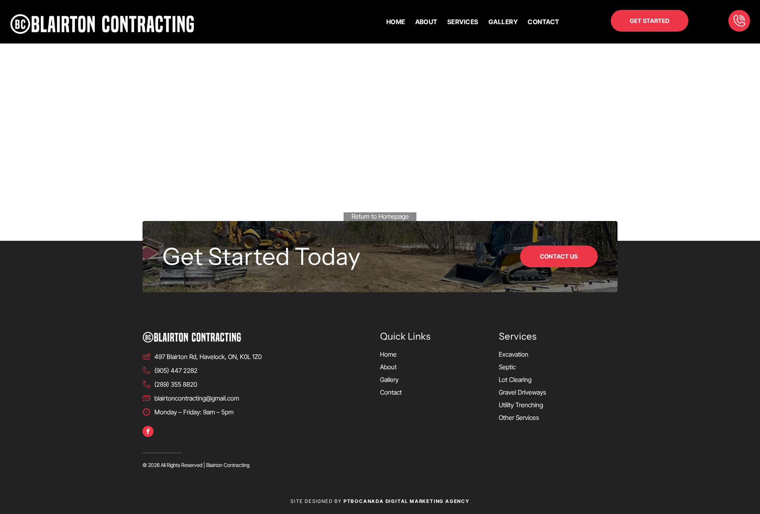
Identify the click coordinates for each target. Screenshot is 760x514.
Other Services (519, 417)
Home (388, 354)
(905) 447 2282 (176, 370)
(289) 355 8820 (175, 384)
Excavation (513, 354)
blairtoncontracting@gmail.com (196, 398)
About (388, 367)
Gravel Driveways (522, 392)
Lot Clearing (515, 380)
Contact (391, 392)
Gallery (389, 380)
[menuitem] (390, 22)
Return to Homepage (380, 216)
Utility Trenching (521, 405)
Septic (507, 367)
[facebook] (148, 432)
